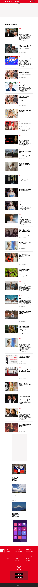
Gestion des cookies (29, 556)
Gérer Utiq (27, 558)
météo (13, 493)
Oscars (20, 355)
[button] (31, 1)
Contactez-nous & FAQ (29, 549)
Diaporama (20, 295)
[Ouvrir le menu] (1, 1)
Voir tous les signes (23, 540)
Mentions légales (28, 553)
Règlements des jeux (29, 551)
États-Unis (20, 228)
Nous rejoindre (28, 560)
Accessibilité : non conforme (30, 562)
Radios (10, 1)
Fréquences (17, 556)
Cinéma (20, 28)
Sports (8, 556)
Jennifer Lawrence (22, 201)
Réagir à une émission (18, 551)
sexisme (20, 149)
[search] (36, 1)
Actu (7, 1)
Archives (16, 558)
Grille (13, 1)
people (20, 70)
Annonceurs (19, 585)
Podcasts (17, 1)
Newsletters (17, 560)
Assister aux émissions (18, 549)
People (20, 95)
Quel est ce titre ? (18, 553)
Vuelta (13, 474)
